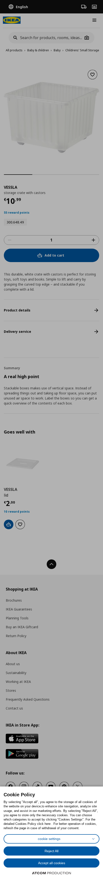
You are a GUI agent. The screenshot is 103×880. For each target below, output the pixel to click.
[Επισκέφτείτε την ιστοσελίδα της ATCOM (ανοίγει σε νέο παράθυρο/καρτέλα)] (51, 873)
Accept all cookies (51, 863)
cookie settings (49, 839)
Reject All (51, 851)
